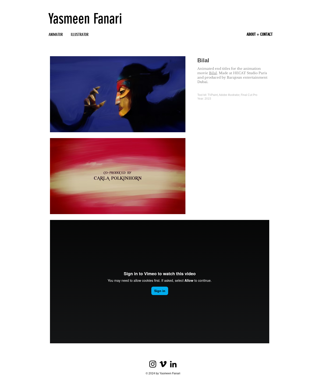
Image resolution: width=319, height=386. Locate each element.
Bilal (213, 73)
